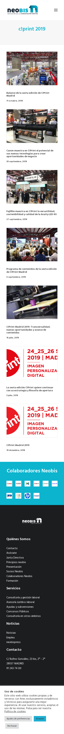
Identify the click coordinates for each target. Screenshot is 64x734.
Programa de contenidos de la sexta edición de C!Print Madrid (31, 270)
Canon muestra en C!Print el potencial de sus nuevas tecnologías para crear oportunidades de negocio (29, 154)
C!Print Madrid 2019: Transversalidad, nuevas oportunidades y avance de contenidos (28, 330)
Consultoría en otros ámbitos (23, 616)
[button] (56, 10)
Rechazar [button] (12, 726)
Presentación (14, 567)
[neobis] (22, 10)
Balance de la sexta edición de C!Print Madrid (27, 94)
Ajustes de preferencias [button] (18, 719)
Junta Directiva (15, 558)
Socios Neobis (14, 571)
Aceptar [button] (40, 719)
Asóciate (11, 553)
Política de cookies (15, 711)
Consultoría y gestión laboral (23, 598)
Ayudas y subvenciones (20, 607)
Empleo (10, 638)
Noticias (11, 633)
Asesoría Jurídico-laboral (20, 602)
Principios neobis (16, 562)
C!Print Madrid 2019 (17, 445)
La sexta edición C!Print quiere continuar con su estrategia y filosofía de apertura (29, 389)
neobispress (13, 642)
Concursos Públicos (17, 611)
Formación (12, 581)
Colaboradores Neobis (19, 576)
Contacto (12, 548)
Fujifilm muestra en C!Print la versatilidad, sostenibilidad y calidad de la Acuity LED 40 (31, 212)
